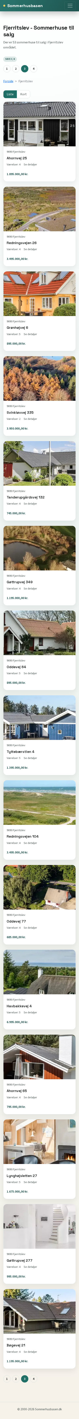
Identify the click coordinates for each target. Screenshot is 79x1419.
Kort (23, 94)
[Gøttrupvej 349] (39, 565)
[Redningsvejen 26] (39, 226)
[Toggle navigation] (70, 6)
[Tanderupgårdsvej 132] (39, 481)
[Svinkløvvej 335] (39, 396)
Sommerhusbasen (25, 5)
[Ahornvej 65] (39, 1074)
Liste (10, 94)
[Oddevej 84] (39, 650)
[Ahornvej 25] (39, 141)
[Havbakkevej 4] (39, 989)
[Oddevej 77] (39, 904)
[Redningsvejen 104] (39, 820)
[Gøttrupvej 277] (39, 1244)
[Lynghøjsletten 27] (39, 1159)
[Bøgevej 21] (39, 1329)
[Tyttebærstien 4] (39, 735)
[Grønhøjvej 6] (39, 311)
